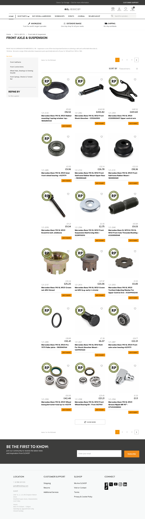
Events (71, 16)
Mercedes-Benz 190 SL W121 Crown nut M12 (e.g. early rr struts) (90, 289)
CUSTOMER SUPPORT (131, 2)
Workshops (59, 16)
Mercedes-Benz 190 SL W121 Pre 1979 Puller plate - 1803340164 (55, 346)
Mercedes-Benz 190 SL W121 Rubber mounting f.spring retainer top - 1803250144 (56, 118)
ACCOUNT (119, 10)
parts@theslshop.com (20, 486)
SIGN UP (113, 10)
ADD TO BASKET (67, 126)
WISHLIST (126, 10)
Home (11, 16)
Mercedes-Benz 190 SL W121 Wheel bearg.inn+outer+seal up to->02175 (56, 403)
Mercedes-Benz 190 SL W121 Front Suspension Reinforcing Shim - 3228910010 (89, 232)
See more (9, 56)
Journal (81, 16)
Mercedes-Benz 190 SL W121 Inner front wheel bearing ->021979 (55, 174)
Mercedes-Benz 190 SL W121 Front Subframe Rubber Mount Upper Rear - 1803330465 (90, 175)
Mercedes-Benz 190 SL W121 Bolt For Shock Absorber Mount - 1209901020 (89, 347)
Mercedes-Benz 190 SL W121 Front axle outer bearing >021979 (122, 346)
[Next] (136, 60)
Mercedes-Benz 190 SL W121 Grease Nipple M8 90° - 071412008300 (120, 404)
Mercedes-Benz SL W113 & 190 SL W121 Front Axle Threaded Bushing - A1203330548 (123, 232)
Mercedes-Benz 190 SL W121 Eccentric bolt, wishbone (53, 231)
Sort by (113, 68)
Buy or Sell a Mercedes (41, 16)
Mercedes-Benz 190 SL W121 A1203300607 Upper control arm (122, 117)
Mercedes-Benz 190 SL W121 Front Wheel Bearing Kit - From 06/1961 (89, 403)
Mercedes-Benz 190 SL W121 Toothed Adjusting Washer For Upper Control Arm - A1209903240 (123, 290)
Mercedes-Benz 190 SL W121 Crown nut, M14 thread (56, 289)
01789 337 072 (20, 482)
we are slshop (94, 16)
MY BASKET (132, 9)
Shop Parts (22, 16)
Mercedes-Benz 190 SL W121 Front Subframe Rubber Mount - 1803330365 (122, 175)
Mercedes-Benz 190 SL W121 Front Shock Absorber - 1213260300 (89, 117)
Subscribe (132, 454)
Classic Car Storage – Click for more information (72, 2)
